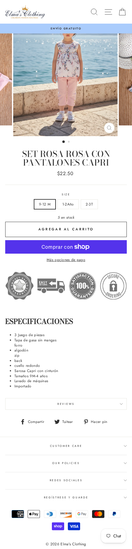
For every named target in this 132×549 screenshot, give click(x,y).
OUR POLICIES (66, 463)
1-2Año (68, 204)
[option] (66, 28)
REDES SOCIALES (66, 480)
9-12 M (45, 204)
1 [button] (63, 142)
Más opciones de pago (66, 259)
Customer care (66, 446)
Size (66, 194)
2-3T (89, 204)
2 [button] (69, 142)
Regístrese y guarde (66, 497)
